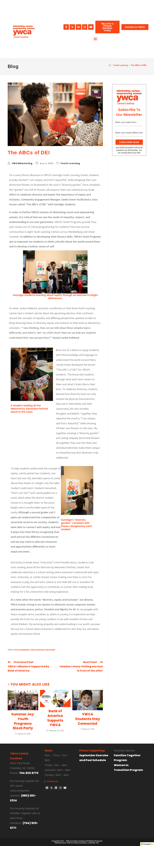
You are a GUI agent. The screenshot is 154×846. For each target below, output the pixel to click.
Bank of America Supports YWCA (55, 718)
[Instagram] (84, 27)
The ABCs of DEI (138, 65)
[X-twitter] (72, 27)
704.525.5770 (28, 773)
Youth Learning (70, 163)
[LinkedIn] (56, 788)
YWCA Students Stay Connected (87, 719)
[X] (51, 788)
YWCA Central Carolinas (42, 650)
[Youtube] (91, 27)
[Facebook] (47, 788)
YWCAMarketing (22, 163)
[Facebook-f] (66, 27)
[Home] (110, 65)
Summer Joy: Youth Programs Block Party (22, 721)
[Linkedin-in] (78, 27)
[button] (95, 38)
